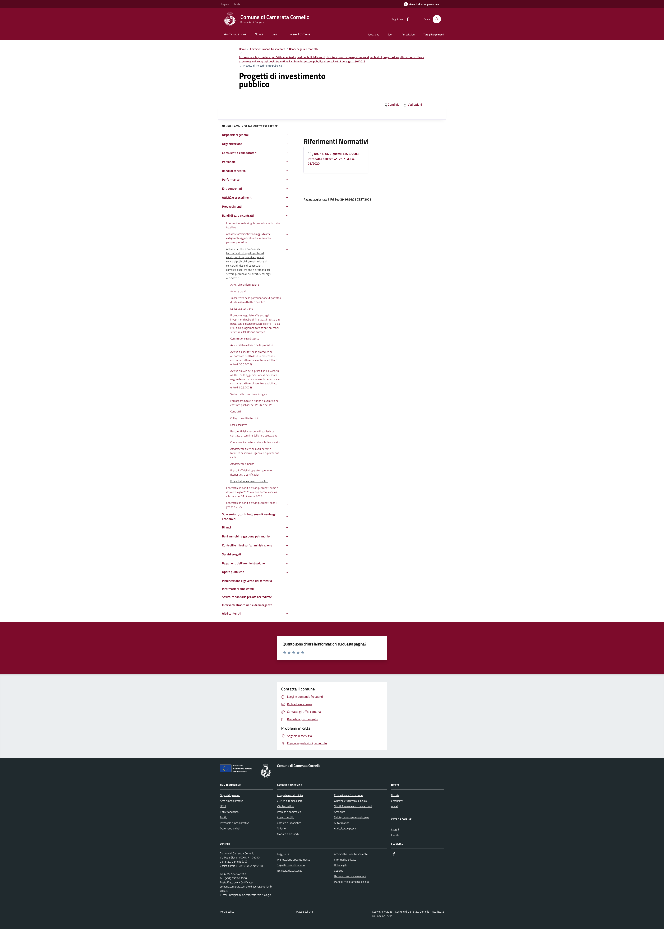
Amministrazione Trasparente (267, 49)
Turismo (281, 828)
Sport (390, 34)
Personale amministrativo (234, 823)
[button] (421, 4)
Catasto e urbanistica (289, 823)
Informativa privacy (345, 859)
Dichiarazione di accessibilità (350, 876)
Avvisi (394, 806)
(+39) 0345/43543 (235, 874)
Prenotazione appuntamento (293, 859)
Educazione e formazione (348, 795)
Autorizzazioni (342, 823)
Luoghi (395, 829)
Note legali (340, 865)
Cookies (338, 870)
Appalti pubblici (285, 817)
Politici (223, 817)
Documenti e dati (229, 828)
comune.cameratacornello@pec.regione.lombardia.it (246, 888)
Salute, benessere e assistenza (351, 817)
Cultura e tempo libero (289, 801)
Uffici (223, 806)
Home (242, 49)
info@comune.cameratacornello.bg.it (250, 895)
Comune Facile (384, 916)
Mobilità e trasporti (288, 834)
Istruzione (373, 34)
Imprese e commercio (289, 812)
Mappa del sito (304, 911)
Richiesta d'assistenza (289, 870)
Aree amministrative (231, 801)
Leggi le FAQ (284, 854)
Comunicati (397, 801)
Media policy (227, 911)
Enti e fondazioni (229, 812)
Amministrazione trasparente (351, 854)
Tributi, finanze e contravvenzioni (353, 806)
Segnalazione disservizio (291, 865)
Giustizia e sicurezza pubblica (350, 801)
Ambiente (339, 812)
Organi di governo (230, 795)
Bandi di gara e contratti (303, 49)
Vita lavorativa (285, 806)
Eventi (395, 835)
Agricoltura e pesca (345, 828)
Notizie (395, 795)
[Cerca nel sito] (437, 19)
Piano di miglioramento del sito (351, 882)
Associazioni (408, 34)
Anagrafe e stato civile (290, 795)
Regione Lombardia (230, 4)
